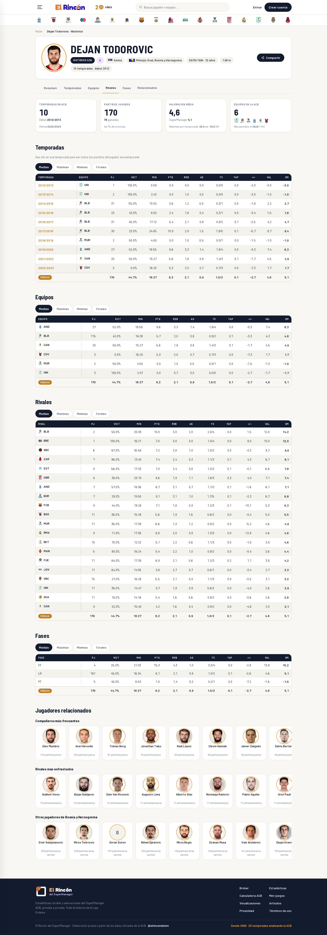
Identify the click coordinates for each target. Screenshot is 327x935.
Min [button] (154, 177)
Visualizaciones (250, 903)
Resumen (50, 88)
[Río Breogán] (83, 20)
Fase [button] (41, 657)
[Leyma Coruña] (127, 20)
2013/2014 (45, 194)
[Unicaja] (258, 20)
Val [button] (269, 177)
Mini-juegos (277, 895)
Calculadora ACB (251, 895)
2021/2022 (46, 259)
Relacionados (147, 88)
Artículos (275, 903)
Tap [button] (236, 177)
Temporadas (72, 88)
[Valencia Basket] (273, 20)
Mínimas (82, 167)
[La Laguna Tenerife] (112, 20)
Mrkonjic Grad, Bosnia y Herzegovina (159, 60)
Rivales (111, 88)
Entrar (257, 7)
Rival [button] (41, 423)
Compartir (273, 58)
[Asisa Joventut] (185, 20)
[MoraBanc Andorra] (39, 20)
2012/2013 (45, 185)
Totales (101, 167)
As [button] (202, 177)
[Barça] (141, 20)
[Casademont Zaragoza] (288, 20)
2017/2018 (45, 231)
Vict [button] (134, 177)
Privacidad (247, 911)
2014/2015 (45, 203)
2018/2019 (45, 240)
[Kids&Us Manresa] (200, 20)
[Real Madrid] (244, 20)
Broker (244, 888)
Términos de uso (280, 911)
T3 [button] (221, 177)
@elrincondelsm (158, 925)
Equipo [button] (83, 177)
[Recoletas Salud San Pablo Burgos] (97, 20)
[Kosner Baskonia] (54, 20)
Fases (127, 88)
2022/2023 (46, 268)
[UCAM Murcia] (214, 20)
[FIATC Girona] (156, 20)
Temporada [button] (46, 177)
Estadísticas (278, 888)
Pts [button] (170, 177)
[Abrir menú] (39, 7)
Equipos (93, 88)
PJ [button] (112, 177)
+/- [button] (253, 177)
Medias (44, 167)
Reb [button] (186, 177)
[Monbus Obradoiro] (229, 20)
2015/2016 (45, 213)
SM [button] (287, 177)
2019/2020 (45, 249)
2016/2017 (45, 222)
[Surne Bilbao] (68, 20)
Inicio (38, 31)
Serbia (118, 60)
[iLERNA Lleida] (171, 20)
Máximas (63, 167)
